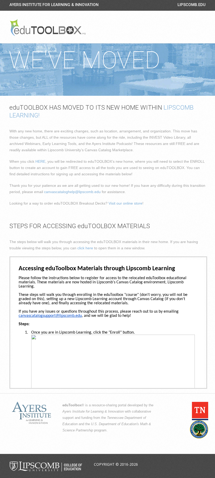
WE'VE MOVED (84, 60)
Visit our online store (125, 203)
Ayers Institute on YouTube (188, 464)
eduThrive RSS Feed (201, 464)
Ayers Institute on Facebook (164, 464)
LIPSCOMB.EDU (192, 4)
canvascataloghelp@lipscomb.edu (72, 192)
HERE (40, 161)
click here (85, 248)
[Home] (47, 27)
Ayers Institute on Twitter (176, 464)
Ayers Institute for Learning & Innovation (54, 4)
